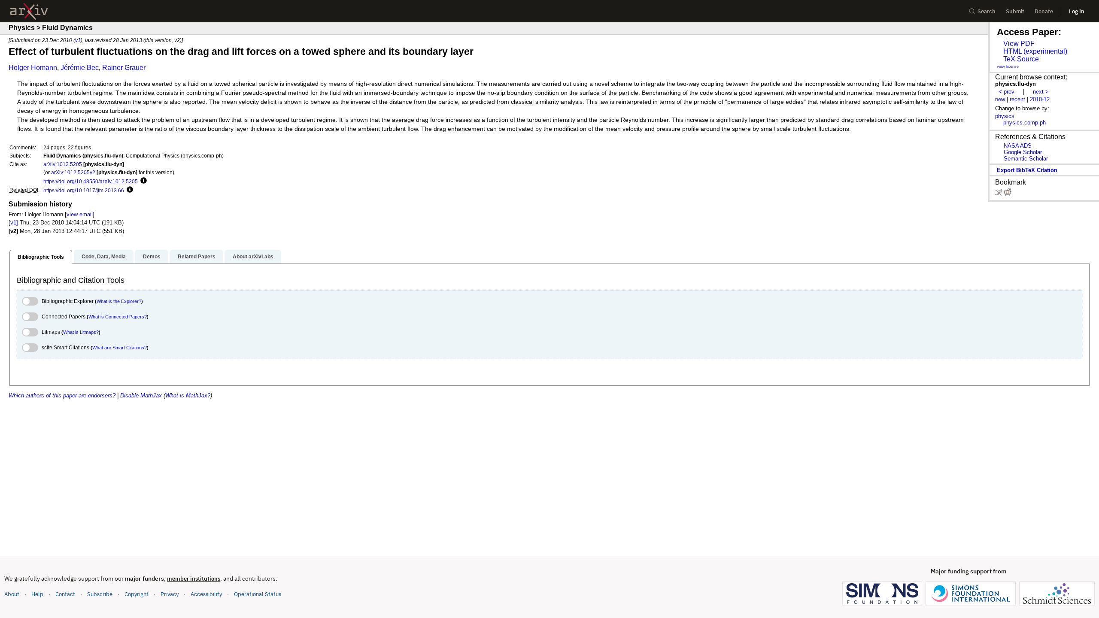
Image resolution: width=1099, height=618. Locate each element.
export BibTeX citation (1027, 170)
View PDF (1019, 43)
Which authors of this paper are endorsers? (62, 395)
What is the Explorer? (119, 301)
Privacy (170, 594)
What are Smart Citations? (119, 347)
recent (1017, 99)
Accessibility (206, 594)
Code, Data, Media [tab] (104, 257)
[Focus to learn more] (142, 181)
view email (80, 214)
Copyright (136, 594)
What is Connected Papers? (117, 316)
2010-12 (1040, 99)
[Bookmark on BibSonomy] (999, 194)
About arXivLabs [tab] (253, 257)
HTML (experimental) (1035, 51)
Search (987, 11)
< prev (1006, 91)
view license (1008, 66)
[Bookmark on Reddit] (1007, 194)
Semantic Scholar (1026, 158)
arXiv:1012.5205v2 (73, 172)
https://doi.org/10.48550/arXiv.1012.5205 (90, 181)
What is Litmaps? (81, 332)
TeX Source (1021, 59)
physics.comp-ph (1024, 122)
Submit (1015, 11)
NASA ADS (1018, 145)
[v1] (13, 222)
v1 (78, 40)
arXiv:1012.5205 (62, 164)
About (11, 594)
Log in (1076, 11)
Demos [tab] (152, 257)
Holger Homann (33, 67)
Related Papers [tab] (197, 257)
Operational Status (257, 594)
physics (1004, 116)
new (1000, 99)
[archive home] (29, 11)
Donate (1044, 11)
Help (37, 594)
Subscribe (99, 594)
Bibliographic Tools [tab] (41, 257)
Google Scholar (1023, 152)
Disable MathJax (141, 395)
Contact (65, 594)
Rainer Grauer (124, 67)
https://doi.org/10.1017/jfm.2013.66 (83, 190)
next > (1041, 91)
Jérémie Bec (80, 67)
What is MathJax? (187, 395)
